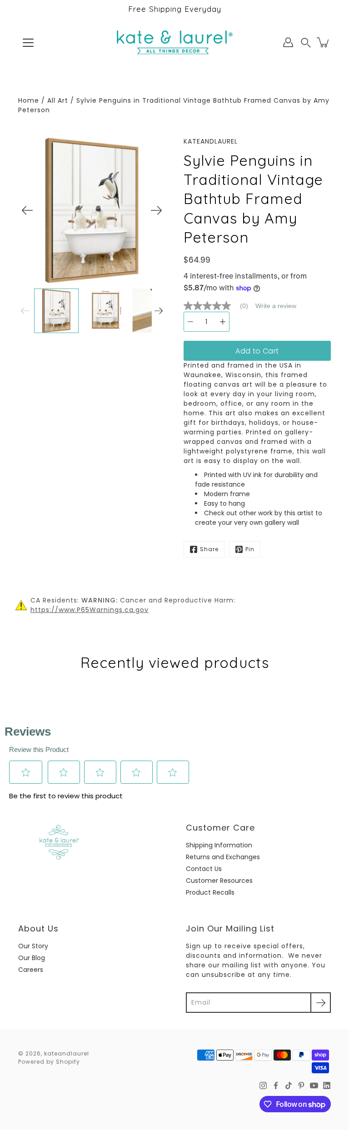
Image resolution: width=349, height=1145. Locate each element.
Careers (30, 969)
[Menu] (28, 42)
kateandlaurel (66, 1053)
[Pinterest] (301, 1085)
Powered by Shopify (49, 1061)
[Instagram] (263, 1085)
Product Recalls (210, 892)
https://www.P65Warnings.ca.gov (89, 609)
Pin (249, 549)
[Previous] (27, 210)
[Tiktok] (288, 1085)
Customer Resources (219, 880)
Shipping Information (219, 845)
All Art (57, 100)
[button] (306, 42)
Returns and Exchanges (223, 856)
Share (209, 549)
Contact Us (204, 868)
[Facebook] (276, 1085)
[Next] (156, 210)
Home (28, 100)
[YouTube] (314, 1085)
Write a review (275, 306)
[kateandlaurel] (175, 42)
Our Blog (31, 957)
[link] (219, 305)
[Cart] (323, 42)
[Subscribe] (320, 1002)
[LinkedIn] (327, 1085)
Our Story (33, 946)
